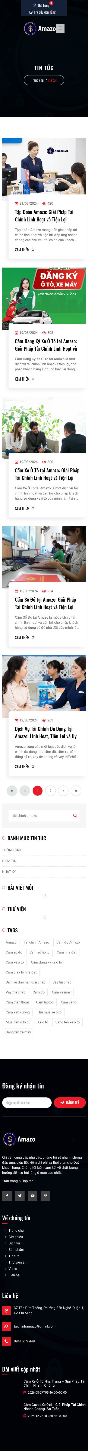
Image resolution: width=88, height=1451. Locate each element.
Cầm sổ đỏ (14, 952)
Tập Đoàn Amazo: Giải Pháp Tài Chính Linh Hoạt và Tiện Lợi (44, 215)
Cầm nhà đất (66, 952)
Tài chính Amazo (36, 942)
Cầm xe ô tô (15, 962)
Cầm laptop (45, 1002)
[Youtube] (32, 1196)
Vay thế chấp (15, 992)
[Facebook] (7, 1196)
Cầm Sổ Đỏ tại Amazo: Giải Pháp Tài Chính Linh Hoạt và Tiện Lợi (45, 603)
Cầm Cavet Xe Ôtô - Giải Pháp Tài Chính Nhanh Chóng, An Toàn (54, 1407)
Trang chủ (37, 80)
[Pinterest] (45, 1196)
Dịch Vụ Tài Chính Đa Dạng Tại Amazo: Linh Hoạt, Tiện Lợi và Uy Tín (46, 732)
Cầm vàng (68, 1002)
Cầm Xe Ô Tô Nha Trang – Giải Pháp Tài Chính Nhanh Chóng (54, 1383)
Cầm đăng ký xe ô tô (46, 962)
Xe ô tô (43, 1022)
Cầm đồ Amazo (68, 942)
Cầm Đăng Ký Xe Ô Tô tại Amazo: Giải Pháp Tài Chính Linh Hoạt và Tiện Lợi (46, 344)
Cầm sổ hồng (39, 952)
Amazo (11, 942)
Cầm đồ (39, 992)
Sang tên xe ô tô (67, 1022)
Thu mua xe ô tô (49, 1012)
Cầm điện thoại (17, 1002)
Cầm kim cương (18, 1012)
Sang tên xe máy (18, 1032)
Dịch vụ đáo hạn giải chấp (25, 982)
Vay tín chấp (62, 982)
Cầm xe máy (61, 992)
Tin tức (52, 80)
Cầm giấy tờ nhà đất (21, 972)
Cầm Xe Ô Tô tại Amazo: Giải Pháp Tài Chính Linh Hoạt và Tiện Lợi (47, 474)
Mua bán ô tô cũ (18, 1022)
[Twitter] (20, 1196)
